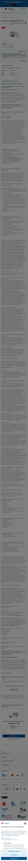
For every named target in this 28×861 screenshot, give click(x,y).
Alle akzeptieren (14, 858)
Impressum (14, 839)
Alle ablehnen (14, 855)
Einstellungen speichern (14, 851)
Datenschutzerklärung (6, 839)
